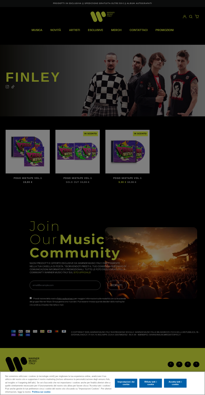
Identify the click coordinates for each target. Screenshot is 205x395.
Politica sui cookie (41, 392)
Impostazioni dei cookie (126, 383)
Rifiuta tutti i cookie (150, 383)
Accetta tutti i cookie (175, 383)
